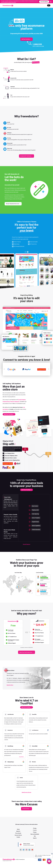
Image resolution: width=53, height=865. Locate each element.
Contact (18, 844)
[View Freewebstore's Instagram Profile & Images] (26, 857)
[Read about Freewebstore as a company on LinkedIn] (29, 857)
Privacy (34, 839)
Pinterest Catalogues (14, 401)
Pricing (34, 835)
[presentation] (2, 272)
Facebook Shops (6, 401)
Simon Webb (34, 753)
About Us (18, 838)
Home (18, 836)
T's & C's (35, 837)
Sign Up (34, 845)
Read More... (21, 764)
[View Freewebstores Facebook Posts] (21, 857)
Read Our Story (10, 692)
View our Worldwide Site (35, 842)
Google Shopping (22, 399)
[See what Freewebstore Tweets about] (23, 857)
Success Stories (18, 842)
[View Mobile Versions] (25, 252)
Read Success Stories (26, 799)
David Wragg (10, 753)
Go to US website (44, 1)
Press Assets (18, 840)
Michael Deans (11, 769)
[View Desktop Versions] (27, 252)
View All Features (26, 544)
